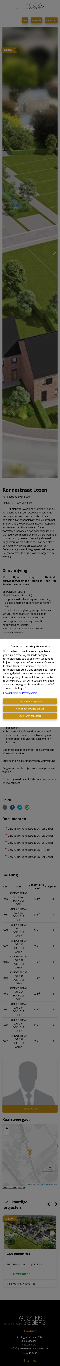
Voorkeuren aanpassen (30, 715)
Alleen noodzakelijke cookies (30, 708)
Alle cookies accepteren (30, 701)
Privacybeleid (29, 693)
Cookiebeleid (10, 693)
